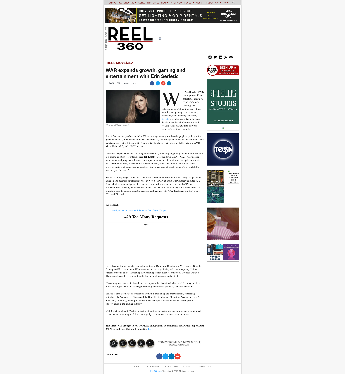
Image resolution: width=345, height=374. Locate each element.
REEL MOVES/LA (120, 63)
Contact (188, 367)
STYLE (156, 3)
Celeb (141, 3)
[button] (233, 2)
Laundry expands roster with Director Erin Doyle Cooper (138, 210)
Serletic (165, 118)
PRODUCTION (211, 3)
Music (199, 3)
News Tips (205, 367)
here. (150, 329)
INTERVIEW (176, 3)
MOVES (187, 3)
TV (224, 3)
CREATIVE (129, 3)
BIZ (120, 3)
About (138, 367)
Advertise (153, 367)
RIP (149, 3)
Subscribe (171, 367)
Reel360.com (156, 371)
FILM (163, 3)
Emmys (112, 3)
